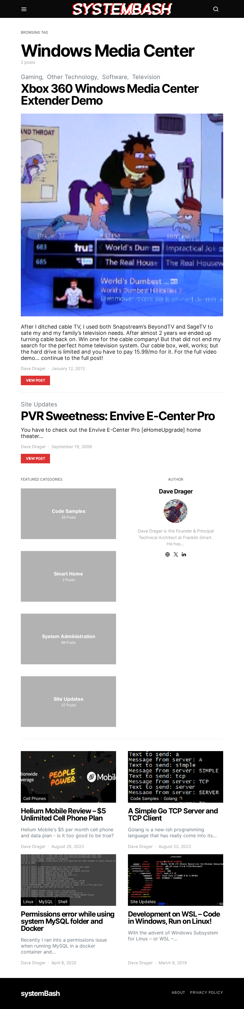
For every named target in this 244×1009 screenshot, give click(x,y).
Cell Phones (34, 798)
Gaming (31, 77)
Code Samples (144, 798)
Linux (28, 901)
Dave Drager (33, 368)
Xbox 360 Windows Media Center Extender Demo (109, 94)
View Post (35, 380)
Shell (62, 901)
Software (114, 77)
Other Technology (72, 77)
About (179, 992)
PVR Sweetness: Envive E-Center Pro (118, 415)
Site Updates (39, 404)
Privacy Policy (206, 992)
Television (146, 77)
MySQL (46, 901)
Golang (170, 798)
